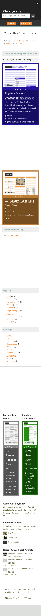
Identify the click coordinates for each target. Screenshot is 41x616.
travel (30, 513)
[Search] (33, 16)
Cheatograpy (12, 344)
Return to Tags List (14, 235)
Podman (10, 335)
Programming (12, 311)
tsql (9, 492)
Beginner (10, 319)
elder (19, 122)
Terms (20, 592)
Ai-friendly (11, 361)
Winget (9, 350)
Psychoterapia (12, 353)
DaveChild (12, 533)
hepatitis (31, 488)
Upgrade (10, 347)
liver (26, 488)
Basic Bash (28, 553)
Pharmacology (12, 316)
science (6, 516)
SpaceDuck (12, 538)
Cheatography (9, 507)
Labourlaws (11, 341)
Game (21, 41)
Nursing (10, 305)
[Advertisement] (17, 3)
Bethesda (18, 44)
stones (7, 218)
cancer (29, 485)
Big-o (9, 358)
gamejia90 (12, 553)
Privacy (29, 592)
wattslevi (10, 116)
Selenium (10, 308)
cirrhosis (28, 491)
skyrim (14, 122)
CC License (9, 592)
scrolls (24, 122)
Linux (9, 296)
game (9, 122)
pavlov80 (11, 560)
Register (26, 23)
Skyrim (31, 41)
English (9, 322)
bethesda (30, 122)
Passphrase (11, 355)
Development (12, 302)
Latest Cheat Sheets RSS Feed (19, 598)
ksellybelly (30, 473)
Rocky (9, 338)
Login (11, 23)
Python (9, 299)
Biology (10, 313)
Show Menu (37, 3)
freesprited (12, 486)
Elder (8, 44)
